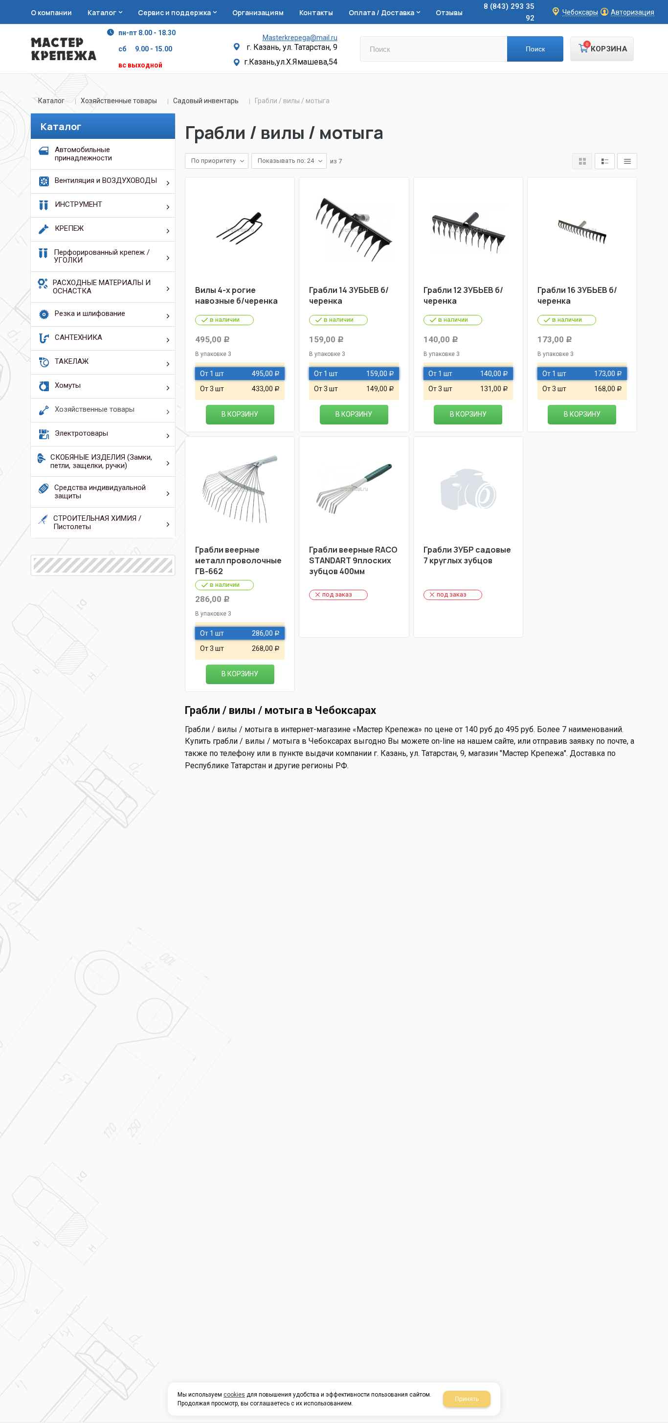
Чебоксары (580, 12)
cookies (234, 1394)
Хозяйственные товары (119, 101)
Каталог (51, 101)
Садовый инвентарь (206, 101)
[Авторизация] (663, 5)
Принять (467, 1399)
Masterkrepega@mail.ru (300, 38)
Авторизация (632, 12)
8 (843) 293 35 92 (509, 12)
